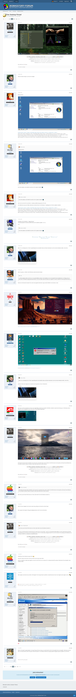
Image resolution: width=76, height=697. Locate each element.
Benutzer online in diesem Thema (10, 684)
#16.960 (70, 648)
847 (9, 19)
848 (12, 19)
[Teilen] (72, 19)
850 (16, 19)
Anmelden (61, 1)
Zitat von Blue (22, 377)
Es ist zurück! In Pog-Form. (35, 368)
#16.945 (70, 194)
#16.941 (70, 22)
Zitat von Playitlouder (24, 525)
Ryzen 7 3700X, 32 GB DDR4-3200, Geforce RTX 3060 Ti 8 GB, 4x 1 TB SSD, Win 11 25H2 (37, 132)
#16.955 (70, 504)
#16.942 (70, 74)
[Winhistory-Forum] (38, 6)
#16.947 (70, 245)
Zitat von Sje (22, 147)
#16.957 (70, 554)
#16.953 (70, 427)
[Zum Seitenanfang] (74, 695)
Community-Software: (38, 695)
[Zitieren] (71, 70)
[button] (54, 1)
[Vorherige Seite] (4, 19)
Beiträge (6, 36)
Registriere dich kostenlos (40, 674)
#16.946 (70, 219)
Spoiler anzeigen (22, 66)
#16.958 (70, 572)
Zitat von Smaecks (23, 487)
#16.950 (70, 333)
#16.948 (70, 269)
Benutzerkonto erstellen (41, 677)
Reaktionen (6, 35)
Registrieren (66, 1)
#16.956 (70, 522)
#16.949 (70, 292)
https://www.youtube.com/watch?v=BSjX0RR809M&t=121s (28, 326)
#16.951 (70, 374)
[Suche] (71, 1)
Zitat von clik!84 (23, 197)
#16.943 (70, 92)
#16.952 (70, 405)
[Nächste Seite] (19, 19)
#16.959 (70, 592)
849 (14, 19)
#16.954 (70, 484)
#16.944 (70, 143)
